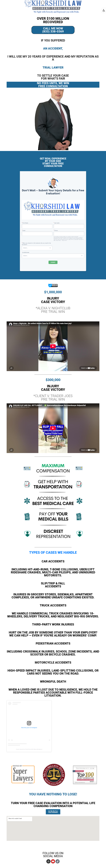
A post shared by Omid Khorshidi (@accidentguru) (29, 749)
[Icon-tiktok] (57, 861)
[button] (104, 10)
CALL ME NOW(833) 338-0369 (53, 30)
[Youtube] (53, 861)
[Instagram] (48, 861)
